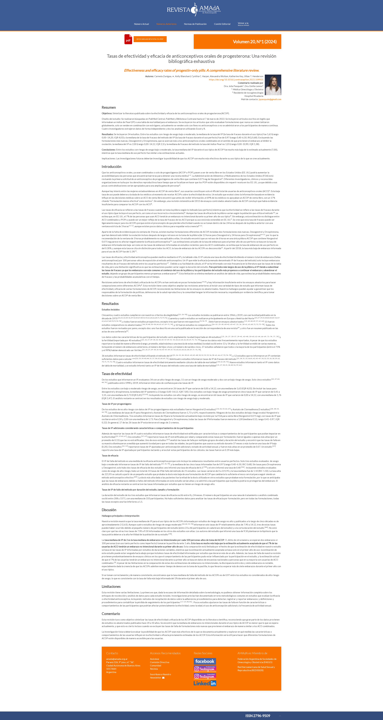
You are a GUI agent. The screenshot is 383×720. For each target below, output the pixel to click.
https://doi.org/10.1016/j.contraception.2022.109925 (236, 79)
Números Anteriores (166, 24)
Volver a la (243, 24)
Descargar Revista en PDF (150, 39)
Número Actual (141, 24)
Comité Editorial (222, 24)
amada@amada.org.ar (117, 659)
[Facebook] (205, 663)
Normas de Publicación (195, 24)
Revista (154, 668)
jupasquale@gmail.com (270, 99)
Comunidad (155, 665)
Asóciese (154, 659)
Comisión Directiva (159, 662)
